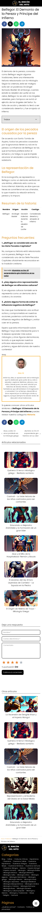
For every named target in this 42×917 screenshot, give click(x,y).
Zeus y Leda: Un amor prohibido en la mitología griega (11, 433)
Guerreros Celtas (19, 861)
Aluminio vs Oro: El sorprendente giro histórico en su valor (31, 433)
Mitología (21, 870)
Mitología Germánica (18, 877)
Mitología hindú (30, 879)
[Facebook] (4, 24)
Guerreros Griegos (20, 864)
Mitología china (23, 875)
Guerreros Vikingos (10, 868)
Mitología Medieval (28, 882)
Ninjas (32, 893)
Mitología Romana (28, 886)
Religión (6, 895)
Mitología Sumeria (24, 888)
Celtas (9, 859)
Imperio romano (9, 870)
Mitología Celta (9, 875)
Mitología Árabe (33, 870)
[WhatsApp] (16, 24)
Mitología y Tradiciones (18, 893)
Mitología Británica (26, 873)
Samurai (14, 895)
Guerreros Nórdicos (15, 866)
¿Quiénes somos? (9, 907)
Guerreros (7, 861)
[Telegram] (22, 24)
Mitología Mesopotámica (13, 884)
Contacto (21, 907)
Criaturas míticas (21, 859)
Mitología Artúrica (10, 873)
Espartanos (34, 859)
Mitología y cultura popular (13, 891)
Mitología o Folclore (11, 886)
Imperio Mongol (34, 868)
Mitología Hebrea (15, 879)
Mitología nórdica (32, 884)
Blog (3, 859)
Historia (23, 868)
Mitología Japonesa (11, 882)
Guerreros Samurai (32, 866)
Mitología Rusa (9, 888)
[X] (10, 24)
